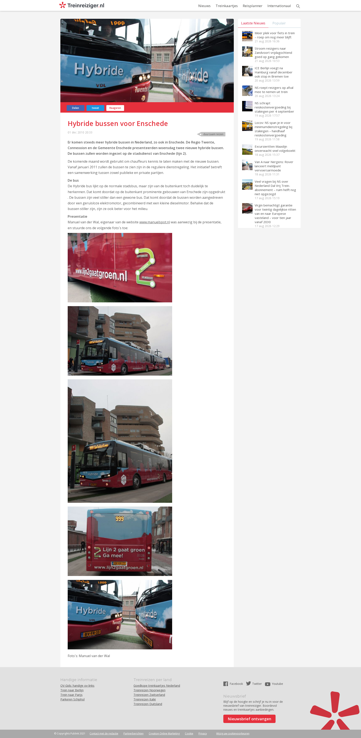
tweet (95, 108)
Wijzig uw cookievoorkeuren (232, 733)
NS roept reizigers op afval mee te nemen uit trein (274, 89)
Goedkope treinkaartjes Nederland (156, 686)
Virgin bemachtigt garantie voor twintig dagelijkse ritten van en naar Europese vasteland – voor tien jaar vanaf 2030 (275, 213)
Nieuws (204, 5)
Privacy (202, 733)
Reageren (115, 108)
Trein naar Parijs (71, 695)
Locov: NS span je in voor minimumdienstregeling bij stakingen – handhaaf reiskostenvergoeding (273, 129)
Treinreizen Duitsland (147, 704)
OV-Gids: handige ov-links (77, 686)
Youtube (277, 684)
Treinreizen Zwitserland (149, 695)
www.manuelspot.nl (154, 222)
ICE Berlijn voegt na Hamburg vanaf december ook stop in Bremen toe (273, 72)
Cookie (189, 733)
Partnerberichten (133, 733)
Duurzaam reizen (213, 134)
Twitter (257, 684)
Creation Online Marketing (164, 733)
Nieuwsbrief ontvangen (249, 718)
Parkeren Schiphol (72, 699)
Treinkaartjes (227, 5)
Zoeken (298, 6)
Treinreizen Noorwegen (149, 690)
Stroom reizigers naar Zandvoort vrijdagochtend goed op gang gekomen (273, 52)
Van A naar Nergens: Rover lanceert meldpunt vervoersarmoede (274, 166)
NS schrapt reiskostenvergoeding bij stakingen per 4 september (274, 107)
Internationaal (279, 5)
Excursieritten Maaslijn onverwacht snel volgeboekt (275, 148)
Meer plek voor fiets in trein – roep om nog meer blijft (275, 35)
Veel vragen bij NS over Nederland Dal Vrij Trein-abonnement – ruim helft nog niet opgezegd (275, 187)
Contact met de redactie (104, 733)
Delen (75, 108)
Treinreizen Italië (144, 699)
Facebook (237, 684)
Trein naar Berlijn (72, 690)
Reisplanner (252, 5)
